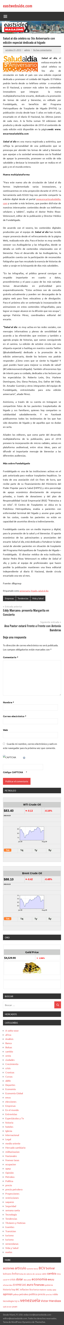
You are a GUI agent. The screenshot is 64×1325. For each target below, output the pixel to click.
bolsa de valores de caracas (30, 1274)
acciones (8, 1268)
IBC (17, 1289)
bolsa (15, 1273)
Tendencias (23, 598)
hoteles (9, 1126)
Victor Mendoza (51, 1300)
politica (33, 1294)
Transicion (10, 1231)
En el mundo (12, 1109)
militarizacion (12, 1151)
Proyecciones (12, 1193)
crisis (8, 1068)
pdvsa (16, 1294)
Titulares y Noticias (15, 1222)
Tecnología (11, 1214)
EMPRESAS (19, 1284)
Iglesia (8, 1130)
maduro (42, 1289)
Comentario (10, 657)
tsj (15, 1300)
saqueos (9, 1201)
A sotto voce (12, 1030)
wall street (7, 1306)
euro (30, 1284)
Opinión (9, 1172)
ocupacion (10, 1164)
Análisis (9, 1038)
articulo (20, 1268)
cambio (9, 1051)
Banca (8, 1043)
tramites (9, 1226)
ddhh (8, 1080)
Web (5, 729)
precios (49, 1294)
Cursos (9, 1076)
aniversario (25, 590)
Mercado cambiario (15, 1147)
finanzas (39, 1284)
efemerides (7, 1285)
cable (44, 1273)
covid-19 (6, 1279)
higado (34, 590)
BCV (42, 1268)
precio (8, 1185)
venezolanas (11, 1243)
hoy (13, 1289)
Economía (10, 1088)
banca (36, 1268)
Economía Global (14, 1093)
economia (39, 1279)
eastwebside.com (17, 6)
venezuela (30, 1300)
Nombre (8, 702)
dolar (19, 1279)
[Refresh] (24, 757)
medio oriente (12, 1143)
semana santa (12, 1210)
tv (18, 1301)
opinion (8, 1294)
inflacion (24, 1289)
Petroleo (9, 1176)
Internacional (12, 1134)
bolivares (7, 1273)
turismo (9, 1235)
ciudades (10, 1059)
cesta (8, 1055)
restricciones (12, 1197)
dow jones (27, 1279)
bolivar (50, 1268)
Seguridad (10, 1206)
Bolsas (8, 1047)
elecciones (10, 1101)
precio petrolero (13, 1189)
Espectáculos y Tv (14, 1118)
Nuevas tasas (12, 1160)
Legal (8, 1139)
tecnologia (8, 1300)
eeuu (8, 1097)
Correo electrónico (14, 716)
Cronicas (9, 1072)
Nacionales (11, 1155)
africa (8, 1034)
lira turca (34, 1289)
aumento (30, 1268)
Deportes (10, 1084)
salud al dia (43, 590)
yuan (14, 1306)
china (59, 1274)
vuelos (8, 1252)
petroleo (23, 1294)
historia (9, 1122)
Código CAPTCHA (13, 772)
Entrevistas (11, 1114)
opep (8, 1168)
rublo (55, 1294)
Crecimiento (11, 1063)
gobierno (49, 1285)
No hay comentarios (42, 50)
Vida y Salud (37, 598)
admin (27, 50)
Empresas (9, 598)
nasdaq (49, 1289)
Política (9, 1180)
